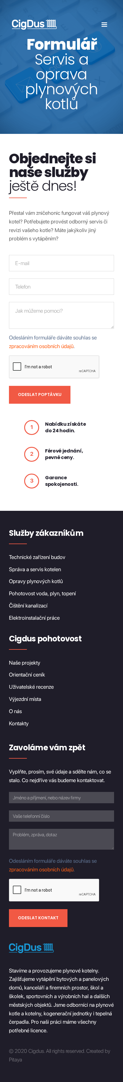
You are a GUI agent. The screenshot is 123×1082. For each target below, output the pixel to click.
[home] (33, 24)
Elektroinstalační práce (34, 618)
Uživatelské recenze (31, 687)
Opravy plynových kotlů (36, 581)
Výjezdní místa (25, 699)
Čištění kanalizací (28, 605)
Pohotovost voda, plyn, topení (42, 593)
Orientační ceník (27, 674)
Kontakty (19, 723)
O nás (15, 711)
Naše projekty (24, 663)
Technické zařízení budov (37, 557)
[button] (104, 25)
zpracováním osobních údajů (41, 346)
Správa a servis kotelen (35, 569)
